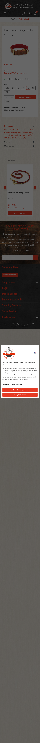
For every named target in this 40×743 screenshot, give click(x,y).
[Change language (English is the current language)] (36, 353)
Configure (19, 384)
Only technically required (20, 389)
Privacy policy (6, 384)
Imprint (13, 384)
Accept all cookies (20, 394)
